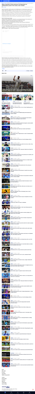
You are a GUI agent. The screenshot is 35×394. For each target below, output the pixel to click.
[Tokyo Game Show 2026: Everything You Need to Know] (6, 338)
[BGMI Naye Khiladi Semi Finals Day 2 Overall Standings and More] (6, 296)
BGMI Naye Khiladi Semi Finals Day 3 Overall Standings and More (21, 139)
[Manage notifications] (33, 389)
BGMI (11, 127)
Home (3, 369)
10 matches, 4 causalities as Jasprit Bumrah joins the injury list (20, 333)
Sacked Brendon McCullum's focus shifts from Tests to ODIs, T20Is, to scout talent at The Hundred (18, 103)
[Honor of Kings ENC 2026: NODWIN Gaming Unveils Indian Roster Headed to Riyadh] (6, 112)
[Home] (6, 1)
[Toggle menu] (1, 1)
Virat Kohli (3, 373)
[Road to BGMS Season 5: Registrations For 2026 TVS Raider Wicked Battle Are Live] (6, 133)
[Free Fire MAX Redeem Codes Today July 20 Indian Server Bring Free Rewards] (6, 280)
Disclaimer (3, 379)
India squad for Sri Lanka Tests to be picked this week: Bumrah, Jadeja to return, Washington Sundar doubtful (17, 89)
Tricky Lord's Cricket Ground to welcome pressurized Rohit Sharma (21, 349)
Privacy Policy (4, 378)
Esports (3, 68)
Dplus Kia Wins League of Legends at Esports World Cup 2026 (20, 270)
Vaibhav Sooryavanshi (5, 374)
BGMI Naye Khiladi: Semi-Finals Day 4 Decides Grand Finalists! (20, 128)
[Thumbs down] (5, 70)
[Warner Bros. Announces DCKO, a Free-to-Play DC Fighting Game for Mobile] (6, 107)
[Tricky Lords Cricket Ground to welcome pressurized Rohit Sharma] (6, 349)
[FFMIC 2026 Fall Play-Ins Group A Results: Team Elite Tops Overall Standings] (6, 170)
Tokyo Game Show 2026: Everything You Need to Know (19, 339)
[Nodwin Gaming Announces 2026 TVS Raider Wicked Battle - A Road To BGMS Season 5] (6, 291)
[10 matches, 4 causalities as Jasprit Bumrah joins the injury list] (6, 333)
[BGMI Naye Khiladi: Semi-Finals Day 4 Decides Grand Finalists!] (6, 128)
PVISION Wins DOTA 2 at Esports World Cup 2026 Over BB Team (20, 249)
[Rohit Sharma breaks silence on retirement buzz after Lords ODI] (6, 238)
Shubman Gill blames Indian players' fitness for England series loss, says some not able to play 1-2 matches (21, 265)
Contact (3, 377)
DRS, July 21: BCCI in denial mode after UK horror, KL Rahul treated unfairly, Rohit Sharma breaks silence (21, 160)
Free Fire (12, 279)
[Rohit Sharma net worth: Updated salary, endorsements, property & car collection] (6, 343)
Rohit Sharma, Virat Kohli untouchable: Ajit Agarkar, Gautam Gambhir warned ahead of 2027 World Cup (7, 103)
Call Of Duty (12, 179)
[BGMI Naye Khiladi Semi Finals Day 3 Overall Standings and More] (6, 138)
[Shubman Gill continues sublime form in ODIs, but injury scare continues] (6, 307)
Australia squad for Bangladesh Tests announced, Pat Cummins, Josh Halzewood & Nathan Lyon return (29, 103)
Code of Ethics (4, 383)
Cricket (31, 75)
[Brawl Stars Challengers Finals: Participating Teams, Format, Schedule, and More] (6, 191)
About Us (3, 381)
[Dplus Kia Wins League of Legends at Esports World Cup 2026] (6, 270)
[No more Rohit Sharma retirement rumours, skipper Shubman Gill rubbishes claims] (6, 259)
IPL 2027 (3, 372)
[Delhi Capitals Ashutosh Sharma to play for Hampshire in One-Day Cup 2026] (6, 196)
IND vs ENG (4, 370)
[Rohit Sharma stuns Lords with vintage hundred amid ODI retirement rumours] (6, 301)
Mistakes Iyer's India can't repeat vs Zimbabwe (18, 202)
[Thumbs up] (2, 70)
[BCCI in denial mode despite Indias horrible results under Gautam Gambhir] (6, 228)
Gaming (12, 163)
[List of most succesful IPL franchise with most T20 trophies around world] (6, 359)
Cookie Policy (4, 382)
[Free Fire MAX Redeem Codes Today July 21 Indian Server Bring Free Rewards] (6, 149)
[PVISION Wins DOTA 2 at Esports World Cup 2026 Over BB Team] (6, 249)
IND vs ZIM (11, 393)
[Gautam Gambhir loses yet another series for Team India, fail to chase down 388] (6, 312)
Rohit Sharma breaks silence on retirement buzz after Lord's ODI (21, 239)
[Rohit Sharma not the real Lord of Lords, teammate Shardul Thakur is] (6, 254)
